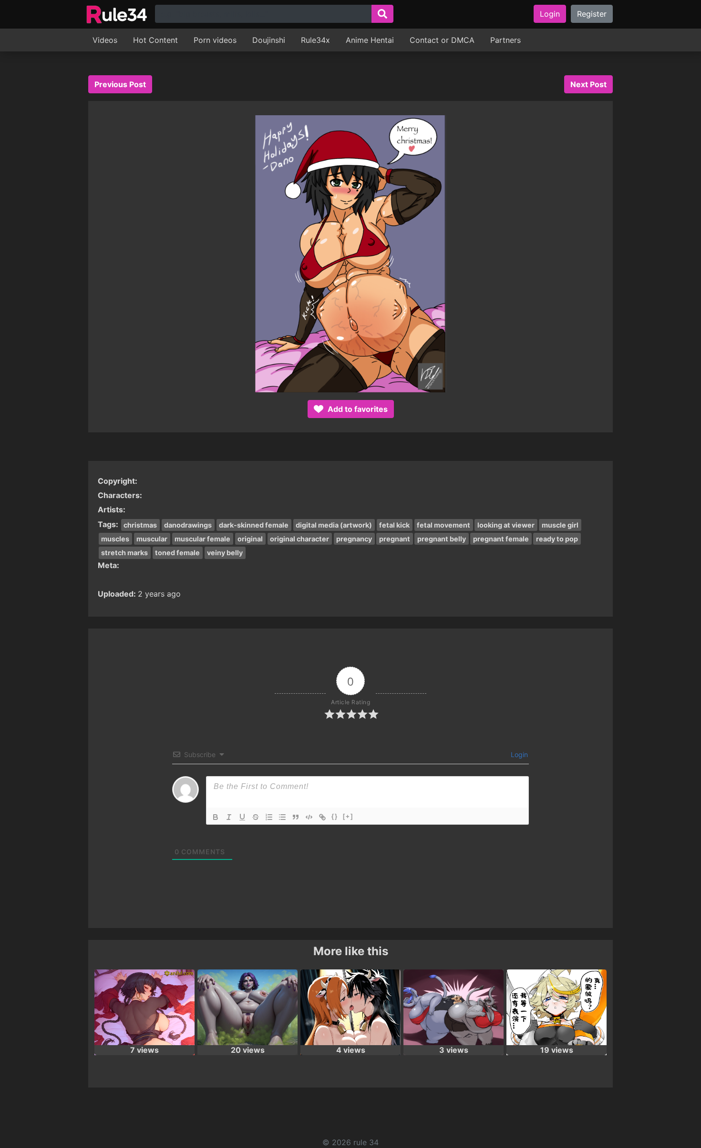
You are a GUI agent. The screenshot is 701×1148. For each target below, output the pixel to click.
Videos (105, 40)
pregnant (394, 539)
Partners (505, 40)
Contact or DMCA (442, 40)
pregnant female (501, 539)
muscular (151, 539)
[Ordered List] (269, 817)
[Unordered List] (282, 817)
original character (299, 539)
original (250, 539)
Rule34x (315, 40)
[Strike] (255, 817)
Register (592, 14)
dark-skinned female (254, 525)
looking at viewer (506, 525)
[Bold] (215, 817)
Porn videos (215, 40)
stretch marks (124, 553)
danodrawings (188, 525)
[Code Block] (309, 817)
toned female (177, 553)
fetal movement (443, 525)
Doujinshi (268, 40)
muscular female (202, 539)
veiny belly (225, 553)
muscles (115, 539)
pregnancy (354, 539)
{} (334, 816)
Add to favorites (357, 409)
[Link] (322, 817)
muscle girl (560, 525)
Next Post (588, 84)
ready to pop (557, 539)
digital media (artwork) (334, 525)
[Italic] (229, 817)
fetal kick (394, 525)
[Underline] (242, 817)
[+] (348, 816)
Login (550, 14)
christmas (140, 525)
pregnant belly (441, 539)
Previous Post (120, 84)
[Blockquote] (295, 817)
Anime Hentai (370, 40)
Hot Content (155, 40)
